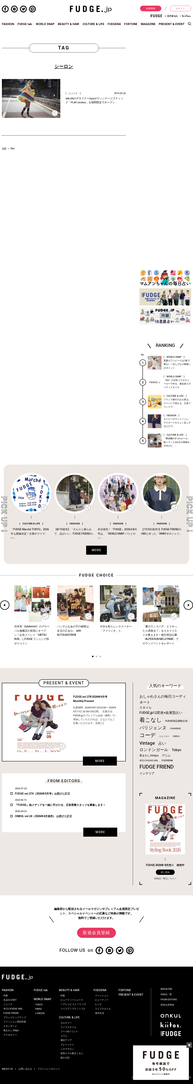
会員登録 (150, 8)
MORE (100, 761)
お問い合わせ (25, 1069)
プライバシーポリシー (49, 1069)
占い (162, 743)
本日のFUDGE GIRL (148, 760)
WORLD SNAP (45, 24)
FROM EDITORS (169, 999)
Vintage (147, 743)
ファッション (102, 995)
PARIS (38, 1009)
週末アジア (66, 1040)
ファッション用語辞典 (14, 1021)
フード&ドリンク (69, 1031)
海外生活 (99, 1013)
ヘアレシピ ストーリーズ (73, 1004)
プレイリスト (67, 1044)
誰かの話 (65, 1057)
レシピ (98, 1004)
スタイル (145, 707)
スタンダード (10, 1026)
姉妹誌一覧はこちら (164, 878)
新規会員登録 (96, 933)
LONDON (39, 1013)
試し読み (165, 872)
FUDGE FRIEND (156, 767)
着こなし (150, 720)
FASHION (8, 24)
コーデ (147, 735)
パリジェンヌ (153, 728)
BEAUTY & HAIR (68, 24)
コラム (64, 1036)
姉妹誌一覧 (166, 994)
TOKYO (39, 1004)
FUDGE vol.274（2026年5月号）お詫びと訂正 (42, 794)
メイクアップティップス (73, 1008)
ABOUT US (7, 1069)
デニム (166, 755)
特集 (5, 995)
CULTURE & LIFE (93, 24)
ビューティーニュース (72, 1000)
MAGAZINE (148, 24)
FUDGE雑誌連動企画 (176, 721)
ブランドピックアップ (14, 1017)
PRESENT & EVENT (172, 24)
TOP (4, 148)
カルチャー (66, 1023)
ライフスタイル (68, 1027)
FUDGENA (114, 24)
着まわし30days (149, 755)
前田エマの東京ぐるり (72, 1053)
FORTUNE (130, 24)
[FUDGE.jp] (91, 9)
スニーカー (164, 736)
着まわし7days (11, 1030)
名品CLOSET (10, 1000)
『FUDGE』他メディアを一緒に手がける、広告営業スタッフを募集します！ (60, 805)
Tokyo (176, 750)
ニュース (7, 1004)
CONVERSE (175, 728)
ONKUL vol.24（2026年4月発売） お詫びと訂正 (43, 816)
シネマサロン (67, 1049)
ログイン (180, 8)
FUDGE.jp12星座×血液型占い (160, 712)
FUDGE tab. (25, 24)
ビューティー (102, 1000)
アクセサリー (10, 1035)
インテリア (147, 773)
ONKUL (176, 736)
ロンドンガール (153, 750)
